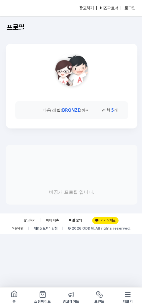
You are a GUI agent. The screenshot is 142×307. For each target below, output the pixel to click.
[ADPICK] (19, 8)
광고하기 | (88, 8)
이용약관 (17, 228)
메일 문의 (75, 220)
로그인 (129, 8)
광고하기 (30, 220)
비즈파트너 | (111, 8)
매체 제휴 (52, 220)
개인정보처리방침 (45, 228)
